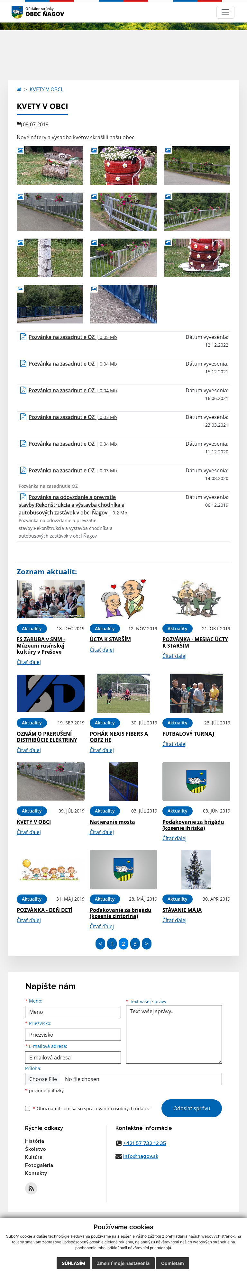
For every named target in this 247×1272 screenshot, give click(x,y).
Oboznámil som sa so (91, 1108)
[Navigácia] (225, 12)
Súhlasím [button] (73, 1263)
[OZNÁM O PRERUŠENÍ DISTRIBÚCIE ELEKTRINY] (51, 693)
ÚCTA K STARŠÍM (110, 639)
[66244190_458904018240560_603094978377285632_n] (197, 165)
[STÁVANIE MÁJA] (196, 869)
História (34, 1141)
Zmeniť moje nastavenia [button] (123, 1263)
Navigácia (27, 12)
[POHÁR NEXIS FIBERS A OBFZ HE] (124, 693)
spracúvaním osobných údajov (117, 1108)
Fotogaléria (39, 1165)
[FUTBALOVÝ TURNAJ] (196, 693)
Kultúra (33, 1157)
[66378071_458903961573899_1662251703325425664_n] (123, 212)
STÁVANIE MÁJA (182, 909)
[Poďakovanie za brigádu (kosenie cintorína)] (124, 869)
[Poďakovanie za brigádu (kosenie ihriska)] (196, 781)
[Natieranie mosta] (124, 781)
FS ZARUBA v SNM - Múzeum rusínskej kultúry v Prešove (41, 645)
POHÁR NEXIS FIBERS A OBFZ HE (119, 736)
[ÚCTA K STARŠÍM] (124, 599)
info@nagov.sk (140, 1156)
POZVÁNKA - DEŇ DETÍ (44, 909)
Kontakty (36, 1173)
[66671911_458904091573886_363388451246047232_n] (197, 258)
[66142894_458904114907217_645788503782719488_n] (50, 165)
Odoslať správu (191, 1108)
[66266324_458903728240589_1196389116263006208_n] (50, 212)
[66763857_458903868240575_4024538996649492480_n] (123, 304)
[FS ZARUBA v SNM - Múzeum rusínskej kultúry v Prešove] (51, 599)
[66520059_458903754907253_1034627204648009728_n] (50, 258)
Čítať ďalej (29, 662)
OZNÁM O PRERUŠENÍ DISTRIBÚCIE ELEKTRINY (47, 736)
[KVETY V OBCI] (51, 781)
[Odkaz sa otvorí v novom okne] (31, 1188)
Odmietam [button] (172, 1263)
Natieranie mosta (112, 821)
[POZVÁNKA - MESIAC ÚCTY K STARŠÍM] (196, 599)
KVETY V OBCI (46, 89)
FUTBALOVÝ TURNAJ (188, 733)
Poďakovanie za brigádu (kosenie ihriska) (193, 824)
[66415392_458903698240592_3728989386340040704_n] (123, 258)
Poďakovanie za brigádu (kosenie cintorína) (120, 913)
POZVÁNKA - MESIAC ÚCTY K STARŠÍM (195, 642)
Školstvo (35, 1149)
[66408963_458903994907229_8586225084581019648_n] (197, 212)
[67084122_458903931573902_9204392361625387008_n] (50, 304)
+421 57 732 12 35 (144, 1143)
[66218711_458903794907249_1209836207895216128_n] (123, 165)
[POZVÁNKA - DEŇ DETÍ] (51, 869)
